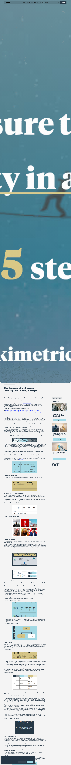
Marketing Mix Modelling (27, 403)
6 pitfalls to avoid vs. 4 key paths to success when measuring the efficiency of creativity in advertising (23, 412)
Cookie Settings (22, 762)
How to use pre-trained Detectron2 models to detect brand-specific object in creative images (22, 410)
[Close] (33, 757)
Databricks (21, 459)
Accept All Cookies (30, 762)
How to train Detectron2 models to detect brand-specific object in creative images (20, 411)
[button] (24, 2)
